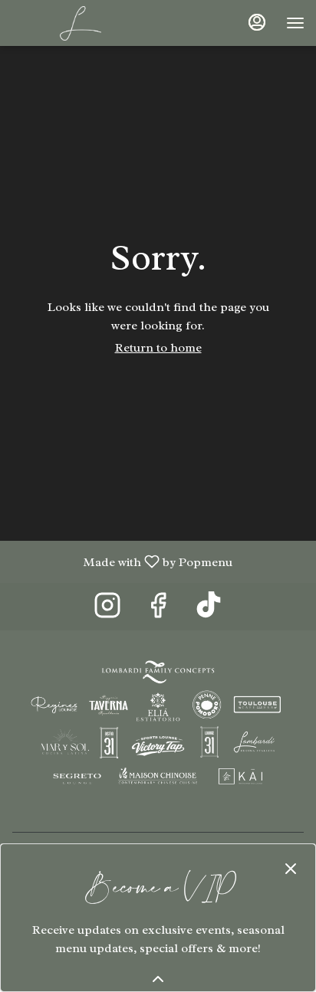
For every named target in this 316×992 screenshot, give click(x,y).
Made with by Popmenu (122, 561)
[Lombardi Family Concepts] (158, 726)
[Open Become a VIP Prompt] (158, 979)
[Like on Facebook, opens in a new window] (158, 610)
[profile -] (257, 22)
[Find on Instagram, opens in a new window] (107, 610)
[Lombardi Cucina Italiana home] (81, 23)
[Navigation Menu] (295, 23)
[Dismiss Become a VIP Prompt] (290, 868)
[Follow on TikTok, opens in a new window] (208, 610)
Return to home (158, 347)
